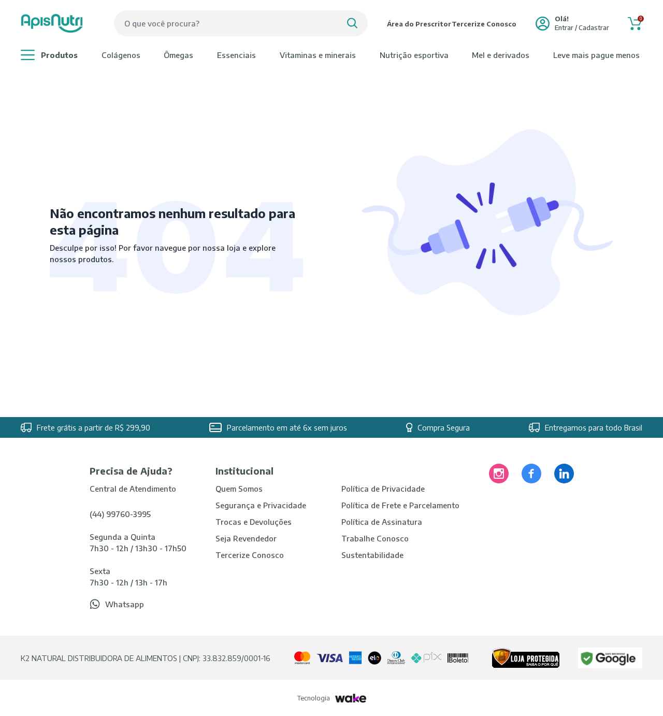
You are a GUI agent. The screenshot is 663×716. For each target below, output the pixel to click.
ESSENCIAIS (236, 55)
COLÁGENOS (121, 55)
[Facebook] (531, 473)
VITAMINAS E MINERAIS (318, 55)
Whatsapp (124, 604)
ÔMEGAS (178, 55)
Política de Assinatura (381, 521)
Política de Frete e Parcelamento (400, 505)
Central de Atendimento (133, 488)
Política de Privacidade (383, 488)
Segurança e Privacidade (260, 505)
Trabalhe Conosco (375, 538)
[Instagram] (499, 473)
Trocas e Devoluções (253, 521)
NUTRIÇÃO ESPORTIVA (414, 55)
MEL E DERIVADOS (500, 55)
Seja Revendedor (246, 538)
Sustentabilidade (372, 555)
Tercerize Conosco (484, 24)
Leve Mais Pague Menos (596, 55)
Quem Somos (239, 488)
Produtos (59, 55)
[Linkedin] (564, 473)
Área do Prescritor (419, 24)
